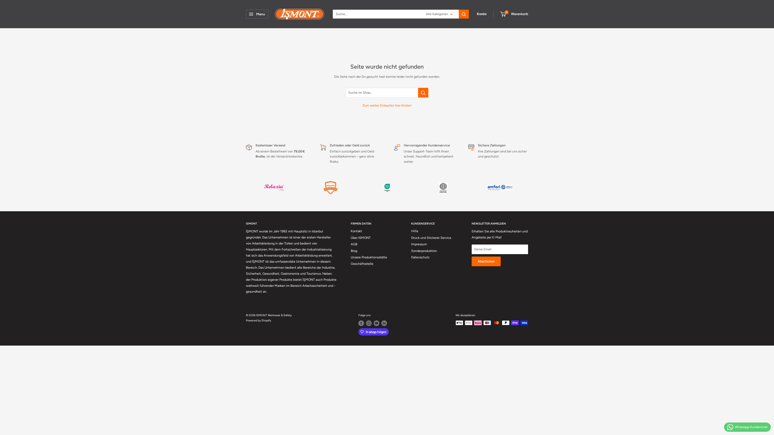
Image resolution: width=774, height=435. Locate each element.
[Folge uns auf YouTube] (376, 323)
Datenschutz (420, 257)
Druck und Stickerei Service (431, 238)
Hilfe (414, 231)
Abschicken (486, 261)
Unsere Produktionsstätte (369, 257)
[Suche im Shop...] (423, 92)
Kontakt (356, 231)
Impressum (419, 244)
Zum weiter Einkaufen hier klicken (387, 105)
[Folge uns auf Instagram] (369, 323)
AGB (354, 244)
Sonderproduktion (424, 251)
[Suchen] (464, 14)
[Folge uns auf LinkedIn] (384, 323)
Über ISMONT (361, 238)
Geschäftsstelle (362, 264)
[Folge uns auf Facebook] (361, 323)
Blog (354, 251)
